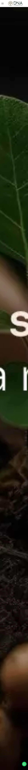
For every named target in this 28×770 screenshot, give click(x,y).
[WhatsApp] (24, 764)
